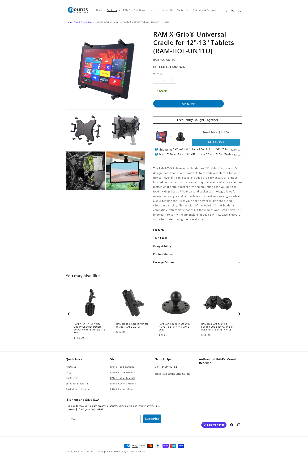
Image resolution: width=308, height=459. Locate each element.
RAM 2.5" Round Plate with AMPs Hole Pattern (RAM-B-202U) (174, 326)
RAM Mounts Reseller (78, 389)
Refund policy (103, 451)
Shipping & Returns (77, 383)
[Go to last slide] (69, 314)
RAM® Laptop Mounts (123, 389)
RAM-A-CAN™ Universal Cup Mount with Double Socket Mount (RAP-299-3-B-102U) (90, 328)
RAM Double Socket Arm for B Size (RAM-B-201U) (132, 325)
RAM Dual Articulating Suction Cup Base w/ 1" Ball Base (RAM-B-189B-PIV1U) (217, 326)
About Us (71, 366)
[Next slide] (239, 314)
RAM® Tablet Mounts (85, 22)
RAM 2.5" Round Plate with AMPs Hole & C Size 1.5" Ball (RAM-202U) (197, 154)
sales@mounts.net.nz (176, 373)
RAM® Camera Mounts (123, 383)
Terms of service (137, 451)
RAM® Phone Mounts (122, 372)
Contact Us (72, 377)
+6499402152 (168, 366)
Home (69, 22)
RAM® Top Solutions (122, 366)
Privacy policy (119, 451)
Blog (68, 372)
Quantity (157, 73)
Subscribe (152, 419)
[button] (113, 10)
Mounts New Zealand (83, 451)
